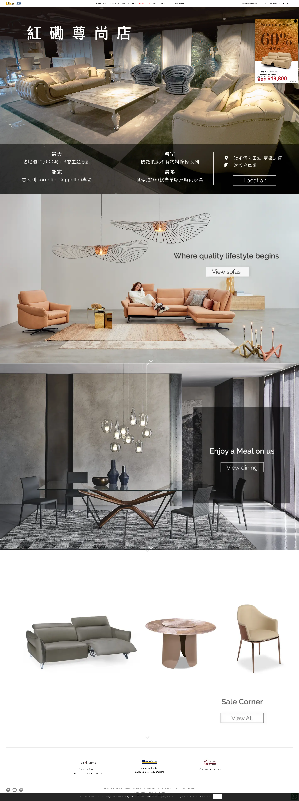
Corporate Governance (157, 792)
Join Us (160, 788)
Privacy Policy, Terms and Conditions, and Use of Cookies (191, 797)
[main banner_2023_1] (149, 278)
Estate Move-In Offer (249, 3)
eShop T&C (169, 788)
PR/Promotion (117, 788)
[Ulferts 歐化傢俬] (13, 3)
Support (263, 3)
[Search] (279, 3)
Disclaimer (191, 788)
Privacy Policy (180, 788)
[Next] (293, 100)
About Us (107, 788)
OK (217, 797)
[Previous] (5, 100)
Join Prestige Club (138, 788)
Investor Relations (140, 792)
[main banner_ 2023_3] (149, 643)
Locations (273, 3)
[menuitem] (249, 3)
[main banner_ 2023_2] (149, 456)
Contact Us (151, 788)
